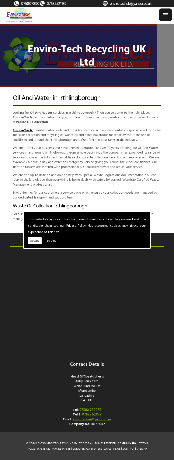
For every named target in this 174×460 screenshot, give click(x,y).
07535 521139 (91, 414)
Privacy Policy (76, 225)
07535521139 (56, 3)
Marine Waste (61, 449)
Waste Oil (43, 449)
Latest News (112, 449)
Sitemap (141, 449)
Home (31, 449)
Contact (128, 449)
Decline (51, 240)
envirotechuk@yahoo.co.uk (131, 3)
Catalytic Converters (87, 449)
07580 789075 (90, 409)
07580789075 (32, 3)
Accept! (34, 240)
